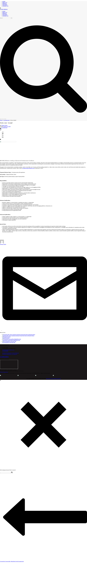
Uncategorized (6, 120)
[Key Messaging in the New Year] (9, 341)
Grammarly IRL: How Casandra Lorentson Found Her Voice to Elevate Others (18, 335)
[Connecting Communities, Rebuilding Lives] (11, 339)
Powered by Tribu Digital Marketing (53, 378)
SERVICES (4, 3)
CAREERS (4, 356)
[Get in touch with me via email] (44, 330)
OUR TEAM (4, 4)
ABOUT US (4, 2)
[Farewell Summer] (6, 336)
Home (1, 120)
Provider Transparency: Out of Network (10, 353)
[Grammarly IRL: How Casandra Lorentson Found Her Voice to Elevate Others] (18, 334)
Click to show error (4, 372)
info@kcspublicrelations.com (28, 168)
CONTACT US (5, 15)
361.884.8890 (5, 350)
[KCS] (4, 9)
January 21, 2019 (7, 126)
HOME (3, 1)
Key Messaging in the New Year (8, 342)
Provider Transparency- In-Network (9, 354)
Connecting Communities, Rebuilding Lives (11, 340)
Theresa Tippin (4, 125)
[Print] (0, 139)
